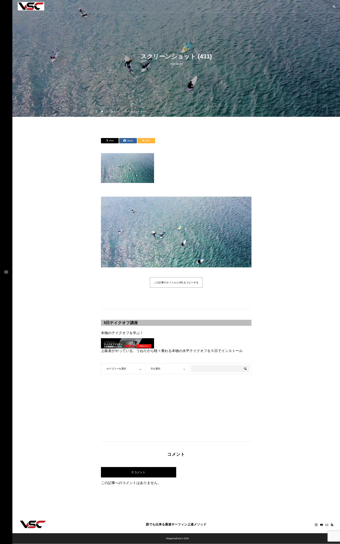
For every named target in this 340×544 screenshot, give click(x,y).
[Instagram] (316, 524)
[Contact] (326, 524)
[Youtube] (321, 524)
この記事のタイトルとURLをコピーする (176, 282)
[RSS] (332, 524)
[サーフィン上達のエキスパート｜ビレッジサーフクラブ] (31, 6)
